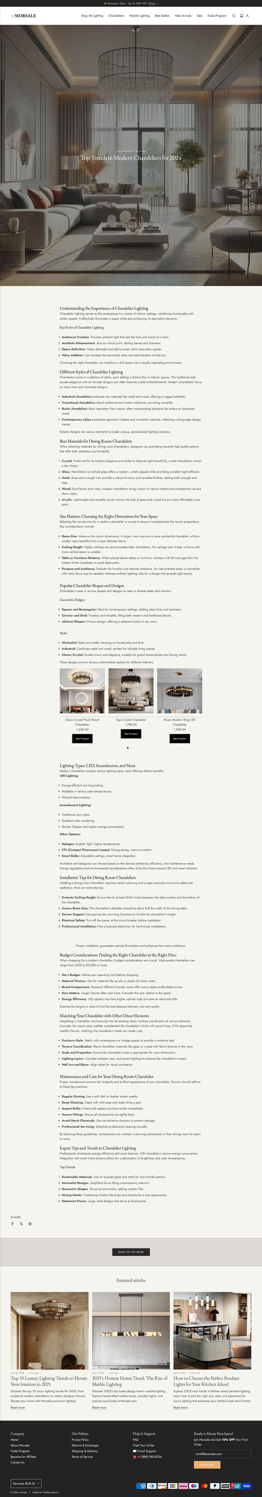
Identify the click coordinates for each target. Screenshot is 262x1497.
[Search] (234, 16)
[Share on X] (21, 1224)
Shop (152, 3)
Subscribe (207, 1464)
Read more (18, 1407)
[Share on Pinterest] (30, 1224)
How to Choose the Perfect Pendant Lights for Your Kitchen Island (206, 1381)
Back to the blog (131, 1252)
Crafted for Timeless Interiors (45, 1492)
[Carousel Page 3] (134, 747)
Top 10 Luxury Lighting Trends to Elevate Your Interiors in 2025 (49, 1381)
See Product (82, 738)
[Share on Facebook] (12, 1224)
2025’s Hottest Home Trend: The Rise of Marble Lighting (130, 1381)
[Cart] (242, 16)
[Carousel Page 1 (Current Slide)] (128, 747)
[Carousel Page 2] (131, 747)
